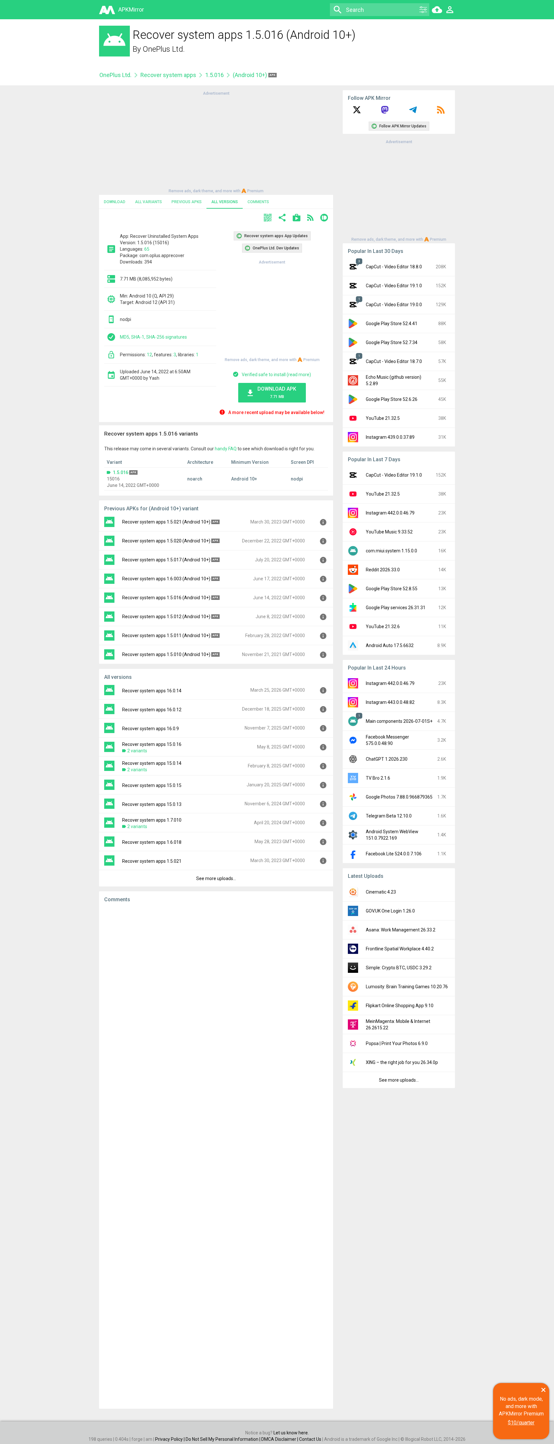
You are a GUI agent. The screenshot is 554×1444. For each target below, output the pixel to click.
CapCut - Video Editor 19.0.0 (394, 304)
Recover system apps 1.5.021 (151, 861)
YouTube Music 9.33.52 (389, 531)
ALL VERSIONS (224, 202)
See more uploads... (216, 878)
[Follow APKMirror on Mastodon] (385, 112)
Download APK (276, 392)
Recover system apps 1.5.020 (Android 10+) (166, 540)
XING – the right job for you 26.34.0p (402, 1062)
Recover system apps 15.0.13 (151, 804)
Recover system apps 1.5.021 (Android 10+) (166, 521)
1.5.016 (214, 75)
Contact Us (310, 1439)
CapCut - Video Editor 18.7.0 (394, 361)
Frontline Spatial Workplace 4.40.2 (400, 948)
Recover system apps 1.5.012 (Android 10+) (166, 616)
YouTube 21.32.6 (383, 626)
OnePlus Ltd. (164, 49)
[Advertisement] (216, 141)
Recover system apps (168, 75)
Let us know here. (291, 1432)
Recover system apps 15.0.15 (151, 785)
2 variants (137, 750)
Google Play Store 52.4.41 (391, 323)
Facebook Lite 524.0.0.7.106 (394, 853)
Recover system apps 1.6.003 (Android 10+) (166, 578)
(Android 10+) (250, 75)
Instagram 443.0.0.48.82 (390, 702)
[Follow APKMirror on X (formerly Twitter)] (357, 112)
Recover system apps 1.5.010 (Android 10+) (166, 654)
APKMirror (131, 9)
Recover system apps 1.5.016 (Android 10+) (166, 597)
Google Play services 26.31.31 (395, 607)
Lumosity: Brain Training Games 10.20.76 (407, 986)
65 (146, 249)
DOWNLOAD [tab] (114, 202)
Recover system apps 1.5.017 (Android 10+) (166, 559)
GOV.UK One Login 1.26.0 (390, 910)
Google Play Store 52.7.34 (391, 342)
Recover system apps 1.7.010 (151, 820)
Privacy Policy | (170, 1439)
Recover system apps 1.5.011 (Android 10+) (166, 635)
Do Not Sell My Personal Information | (223, 1439)
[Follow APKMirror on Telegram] (413, 112)
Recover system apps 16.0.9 (150, 728)
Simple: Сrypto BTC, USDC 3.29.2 (399, 967)
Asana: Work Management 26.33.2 (400, 929)
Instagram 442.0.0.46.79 (390, 512)
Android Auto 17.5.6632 (390, 645)
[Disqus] (216, 1156)
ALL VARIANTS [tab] (148, 202)
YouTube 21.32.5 (383, 418)
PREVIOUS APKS (187, 202)
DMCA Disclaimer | (280, 1439)
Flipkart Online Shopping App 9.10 (399, 1005)
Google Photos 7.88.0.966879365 (399, 797)
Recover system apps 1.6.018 (151, 842)
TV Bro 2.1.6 (378, 778)
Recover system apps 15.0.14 (151, 763)
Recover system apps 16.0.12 (151, 709)
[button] (268, 218)
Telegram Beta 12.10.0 (389, 815)
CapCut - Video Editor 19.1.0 (394, 285)
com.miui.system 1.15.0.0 (391, 550)
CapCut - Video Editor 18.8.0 (394, 266)
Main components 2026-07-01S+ (399, 721)
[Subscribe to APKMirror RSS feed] (441, 112)
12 (149, 354)
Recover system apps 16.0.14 (151, 690)
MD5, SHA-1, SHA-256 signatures (153, 337)
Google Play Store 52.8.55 (391, 588)
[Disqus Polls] (216, 989)
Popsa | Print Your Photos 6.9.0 (397, 1043)
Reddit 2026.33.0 (383, 569)
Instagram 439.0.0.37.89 (390, 437)
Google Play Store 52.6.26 (391, 399)
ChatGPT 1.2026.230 (386, 759)
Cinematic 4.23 (381, 892)
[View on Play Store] (296, 218)
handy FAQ (226, 448)
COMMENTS (258, 202)
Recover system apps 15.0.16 (151, 744)
